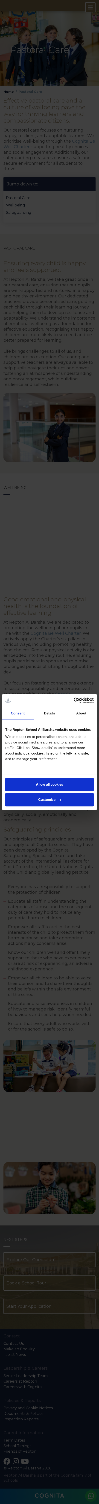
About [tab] (81, 713)
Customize (46, 800)
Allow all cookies (49, 784)
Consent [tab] (18, 713)
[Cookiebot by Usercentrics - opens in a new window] (73, 700)
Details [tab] (49, 713)
